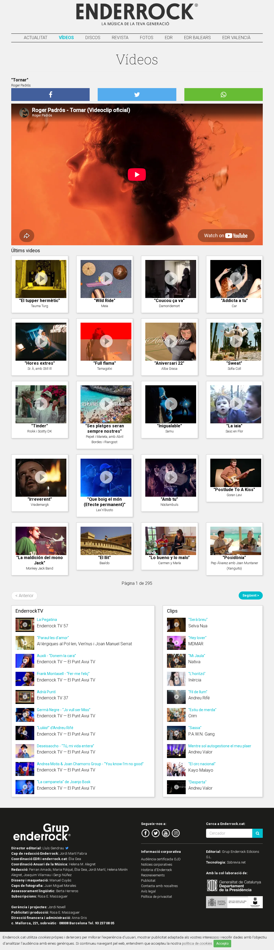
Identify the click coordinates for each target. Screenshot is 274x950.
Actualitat (35, 37)
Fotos (146, 37)
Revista (120, 37)
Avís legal (148, 891)
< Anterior (24, 595)
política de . (197, 943)
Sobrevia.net (236, 862)
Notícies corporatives (156, 864)
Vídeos (66, 37)
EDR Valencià (236, 37)
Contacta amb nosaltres (159, 886)
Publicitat (148, 881)
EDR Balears (197, 37)
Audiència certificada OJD (161, 859)
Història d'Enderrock (156, 870)
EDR (169, 37)
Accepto (222, 943)
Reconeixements (153, 875)
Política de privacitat (156, 897)
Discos (92, 37)
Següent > (250, 595)
